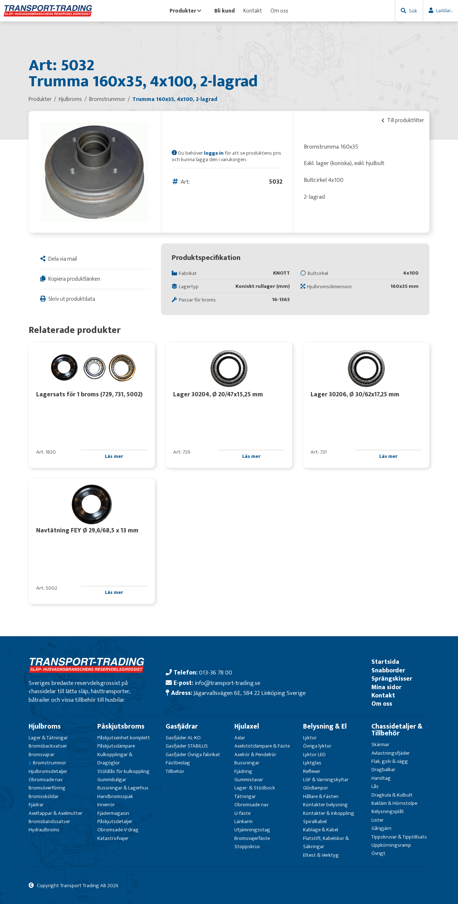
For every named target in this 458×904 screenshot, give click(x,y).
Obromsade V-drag (117, 829)
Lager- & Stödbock (254, 787)
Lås (375, 786)
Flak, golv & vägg (389, 761)
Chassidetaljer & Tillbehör (397, 730)
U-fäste (242, 813)
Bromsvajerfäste (252, 838)
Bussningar (246, 762)
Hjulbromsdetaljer (48, 771)
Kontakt (252, 10)
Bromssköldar (44, 796)
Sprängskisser (391, 678)
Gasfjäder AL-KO (183, 737)
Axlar (239, 737)
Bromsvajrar (41, 754)
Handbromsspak (115, 796)
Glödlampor (315, 787)
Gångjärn (381, 828)
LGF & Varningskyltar (326, 779)
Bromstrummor (49, 762)
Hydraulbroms (44, 829)
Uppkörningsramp (391, 845)
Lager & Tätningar (48, 737)
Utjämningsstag (252, 829)
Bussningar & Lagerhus (122, 787)
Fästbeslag (178, 762)
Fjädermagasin (113, 813)
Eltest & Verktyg (321, 855)
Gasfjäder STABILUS (187, 745)
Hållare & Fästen (320, 796)
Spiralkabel (315, 821)
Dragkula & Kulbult (392, 795)
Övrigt (378, 853)
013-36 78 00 (215, 672)
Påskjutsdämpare (116, 745)
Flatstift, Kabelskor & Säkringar (326, 842)
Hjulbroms (45, 726)
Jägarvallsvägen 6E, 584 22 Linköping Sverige (250, 693)
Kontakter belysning (325, 804)
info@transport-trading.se (227, 683)
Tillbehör (175, 771)
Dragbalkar (383, 769)
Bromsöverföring (47, 787)
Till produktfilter (405, 120)
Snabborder (388, 670)
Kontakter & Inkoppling (328, 813)
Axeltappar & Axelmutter (55, 813)
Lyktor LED (314, 754)
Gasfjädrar (182, 726)
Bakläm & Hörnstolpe (394, 803)
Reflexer (311, 771)
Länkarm (243, 821)
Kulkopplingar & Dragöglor (114, 758)
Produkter (183, 10)
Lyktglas (312, 762)
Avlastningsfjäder (390, 753)
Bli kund (224, 10)
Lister (377, 820)
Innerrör (106, 804)
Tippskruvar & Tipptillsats (399, 836)
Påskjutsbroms (121, 726)
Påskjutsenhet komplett (123, 737)
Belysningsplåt (387, 811)
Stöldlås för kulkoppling (123, 771)
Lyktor (310, 737)
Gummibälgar (111, 779)
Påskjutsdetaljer (114, 821)
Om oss (279, 10)
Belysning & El (325, 726)
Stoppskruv (247, 846)
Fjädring (243, 771)
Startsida (385, 662)
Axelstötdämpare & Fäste (262, 745)
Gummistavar (248, 779)
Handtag (381, 778)
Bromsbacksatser (48, 745)
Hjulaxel (246, 726)
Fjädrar (36, 804)
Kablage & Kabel (320, 829)
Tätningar (245, 796)
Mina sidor (386, 687)
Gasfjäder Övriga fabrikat (193, 754)
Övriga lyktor (317, 745)
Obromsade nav (46, 779)
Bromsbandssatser (49, 821)
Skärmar (380, 744)
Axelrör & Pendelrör (255, 754)
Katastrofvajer (112, 838)
